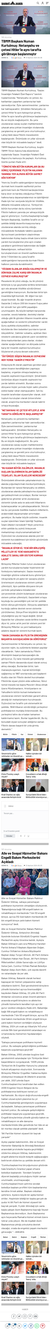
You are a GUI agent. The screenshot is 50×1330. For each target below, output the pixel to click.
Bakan (5, 1237)
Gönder (9, 836)
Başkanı (24, 1237)
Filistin (14, 734)
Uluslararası (41, 734)
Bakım (14, 1237)
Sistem (30, 734)
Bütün (5, 734)
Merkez (43, 1237)
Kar (22, 734)
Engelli (33, 1237)
